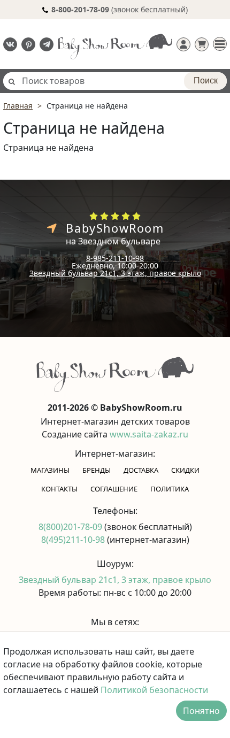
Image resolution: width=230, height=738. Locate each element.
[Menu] (220, 44)
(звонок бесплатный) (119, 9)
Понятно (201, 711)
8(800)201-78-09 (71, 527)
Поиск (206, 80)
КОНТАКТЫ (59, 489)
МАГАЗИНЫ (50, 470)
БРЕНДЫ (96, 470)
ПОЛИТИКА (169, 489)
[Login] (183, 44)
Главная (18, 106)
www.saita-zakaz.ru (149, 434)
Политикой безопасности (154, 690)
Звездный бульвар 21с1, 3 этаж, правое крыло (115, 273)
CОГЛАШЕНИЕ (113, 489)
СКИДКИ (185, 470)
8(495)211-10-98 (74, 539)
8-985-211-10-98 (115, 258)
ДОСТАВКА (141, 470)
